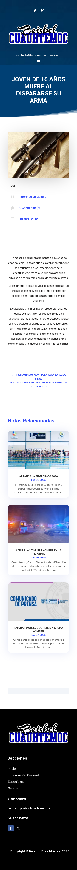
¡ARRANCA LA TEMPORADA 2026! (38, 476)
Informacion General (33, 197)
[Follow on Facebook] (35, 11)
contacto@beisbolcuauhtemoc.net (38, 54)
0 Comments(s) (29, 208)
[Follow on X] (42, 11)
